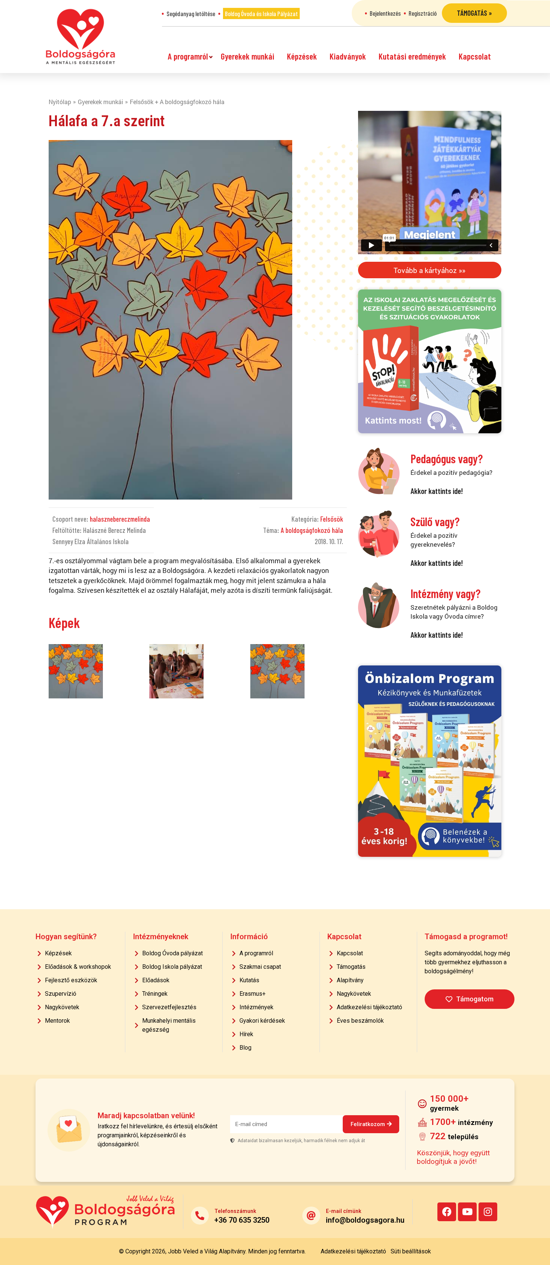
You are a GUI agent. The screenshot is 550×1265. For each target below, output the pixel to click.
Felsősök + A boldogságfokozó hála (177, 102)
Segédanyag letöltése (190, 13)
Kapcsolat (475, 56)
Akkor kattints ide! (436, 490)
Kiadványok (348, 56)
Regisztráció (423, 13)
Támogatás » (474, 13)
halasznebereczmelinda (120, 519)
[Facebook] (446, 1211)
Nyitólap (60, 102)
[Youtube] (467, 1211)
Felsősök (331, 519)
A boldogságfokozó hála (312, 530)
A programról (188, 56)
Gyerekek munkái (247, 56)
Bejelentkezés (385, 13)
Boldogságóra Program (80, 36)
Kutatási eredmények (412, 56)
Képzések (302, 56)
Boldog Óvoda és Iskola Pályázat (261, 13)
